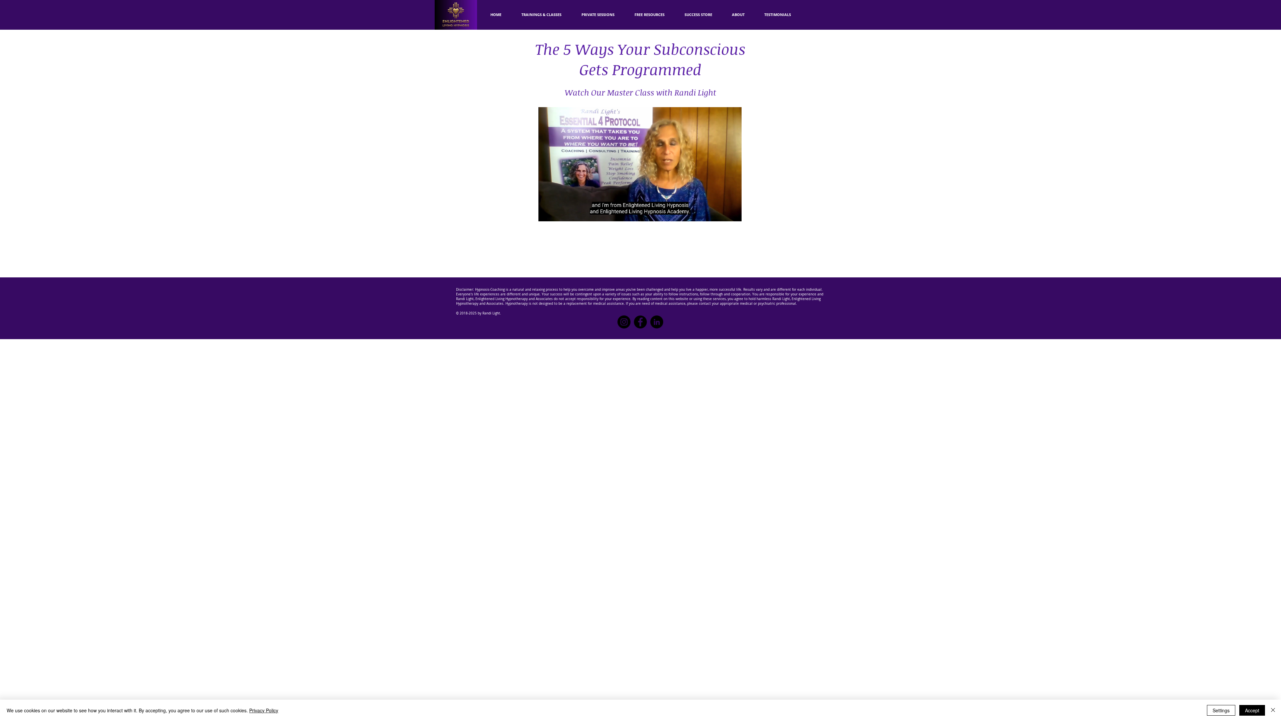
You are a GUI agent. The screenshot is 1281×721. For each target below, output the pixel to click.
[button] (649, 14)
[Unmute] (558, 212)
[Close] (1273, 710)
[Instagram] (623, 321)
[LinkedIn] (656, 321)
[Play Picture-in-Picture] (721, 212)
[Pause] (547, 212)
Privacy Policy (263, 710)
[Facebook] (640, 321)
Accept (1252, 710)
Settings (1221, 710)
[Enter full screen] (732, 212)
